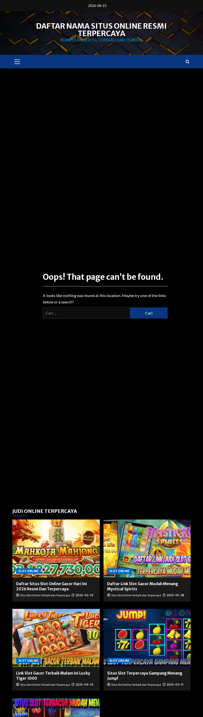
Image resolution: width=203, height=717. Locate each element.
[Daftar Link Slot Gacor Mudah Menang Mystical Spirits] (147, 548)
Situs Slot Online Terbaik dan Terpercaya (45, 595)
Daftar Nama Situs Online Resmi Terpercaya (101, 29)
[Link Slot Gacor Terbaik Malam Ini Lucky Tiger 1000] (56, 638)
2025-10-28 (175, 595)
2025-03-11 (175, 684)
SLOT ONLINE (28, 571)
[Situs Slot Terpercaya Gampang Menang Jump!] (147, 638)
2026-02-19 (84, 595)
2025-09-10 (84, 684)
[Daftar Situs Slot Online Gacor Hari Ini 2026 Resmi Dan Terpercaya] (56, 548)
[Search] (187, 61)
